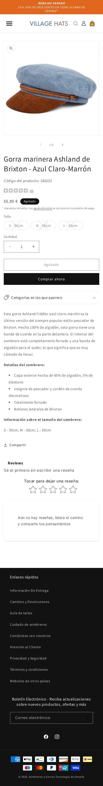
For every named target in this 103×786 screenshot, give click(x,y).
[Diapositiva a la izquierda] (40, 144)
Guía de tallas (21, 613)
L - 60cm (73, 226)
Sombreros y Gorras (42, 776)
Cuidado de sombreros (28, 624)
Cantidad (10, 237)
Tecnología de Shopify (70, 776)
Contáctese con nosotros (30, 635)
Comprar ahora (51, 279)
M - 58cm (46, 226)
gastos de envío (43, 208)
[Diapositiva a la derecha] (62, 144)
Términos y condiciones (29, 669)
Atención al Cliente (25, 647)
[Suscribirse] (87, 718)
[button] (9, 24)
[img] (16, 191)
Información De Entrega (29, 590)
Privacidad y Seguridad (28, 658)
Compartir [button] (18, 445)
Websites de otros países (30, 681)
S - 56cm (18, 226)
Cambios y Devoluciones (29, 601)
